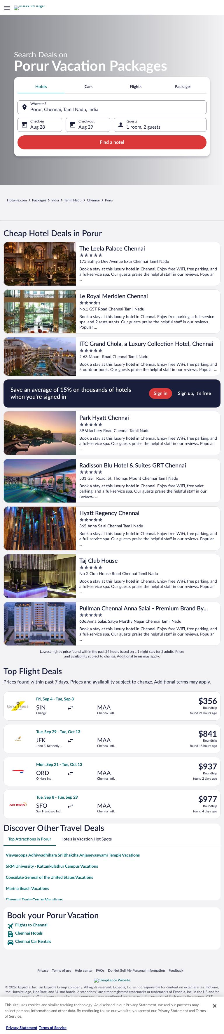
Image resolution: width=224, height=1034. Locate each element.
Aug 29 (85, 127)
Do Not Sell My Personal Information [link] (136, 970)
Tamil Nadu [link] (73, 200)
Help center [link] (83, 970)
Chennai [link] (93, 200)
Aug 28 (37, 127)
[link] (112, 926)
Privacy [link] (42, 970)
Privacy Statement (21, 1028)
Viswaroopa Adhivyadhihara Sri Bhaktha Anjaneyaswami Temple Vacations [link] (73, 855)
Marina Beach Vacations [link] (27, 889)
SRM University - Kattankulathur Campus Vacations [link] (52, 866)
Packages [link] (39, 200)
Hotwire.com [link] (17, 200)
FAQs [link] (100, 970)
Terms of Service (52, 1028)
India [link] (55, 200)
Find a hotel (112, 142)
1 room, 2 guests (143, 127)
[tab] (41, 86)
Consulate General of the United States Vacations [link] (49, 878)
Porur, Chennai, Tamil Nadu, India (64, 109)
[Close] (214, 1006)
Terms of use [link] (61, 970)
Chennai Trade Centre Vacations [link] (34, 900)
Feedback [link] (176, 970)
